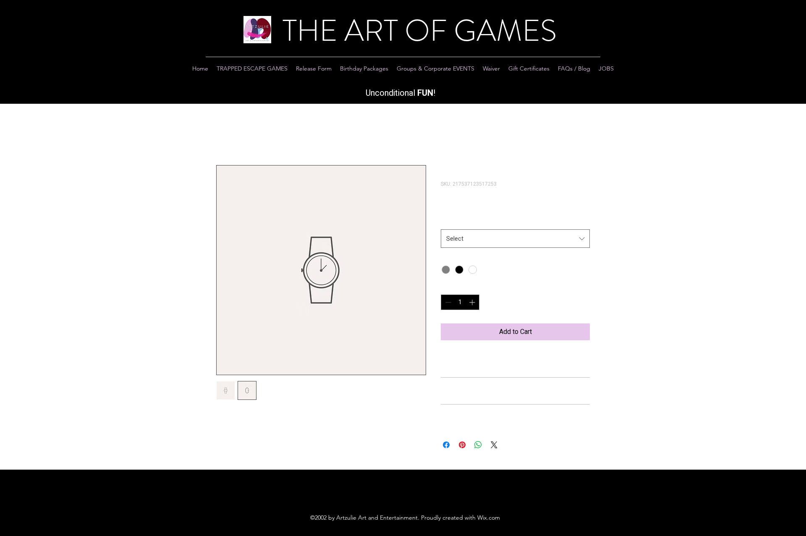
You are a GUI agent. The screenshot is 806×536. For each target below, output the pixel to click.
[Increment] (473, 302)
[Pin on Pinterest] (462, 445)
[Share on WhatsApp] (478, 445)
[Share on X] (494, 445)
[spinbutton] (460, 302)
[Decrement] (447, 302)
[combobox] (515, 238)
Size (449, 220)
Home (225, 134)
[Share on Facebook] (446, 445)
